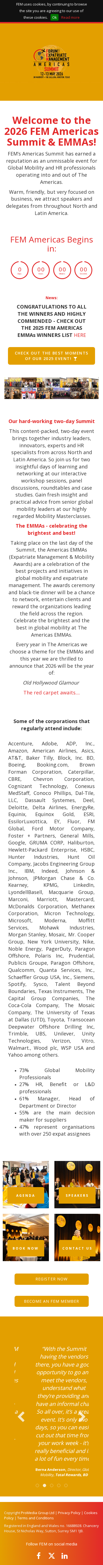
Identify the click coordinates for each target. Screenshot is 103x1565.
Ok (54, 17)
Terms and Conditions (35, 1517)
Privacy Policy (69, 1512)
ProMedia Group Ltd (37, 1512)
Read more (70, 17)
